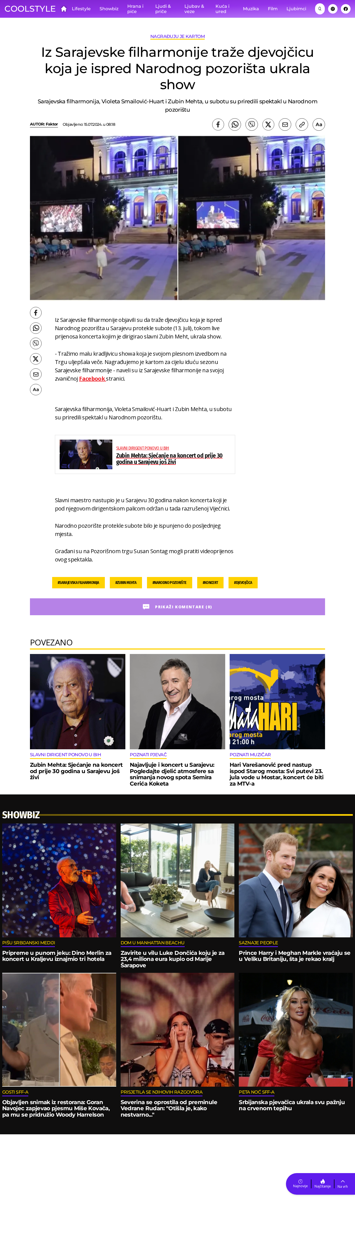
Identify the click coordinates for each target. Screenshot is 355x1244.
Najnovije (300, 1186)
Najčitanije (323, 1186)
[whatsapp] (235, 124)
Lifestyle (81, 8)
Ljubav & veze (194, 9)
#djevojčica (243, 582)
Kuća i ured (222, 9)
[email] (285, 124)
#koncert (210, 582)
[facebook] (218, 124)
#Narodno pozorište (170, 582)
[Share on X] (268, 124)
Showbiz (109, 8)
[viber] (251, 124)
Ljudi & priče (163, 9)
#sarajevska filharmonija (78, 582)
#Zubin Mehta (125, 582)
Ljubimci (296, 8)
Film (273, 8)
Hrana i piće (135, 9)
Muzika (251, 8)
